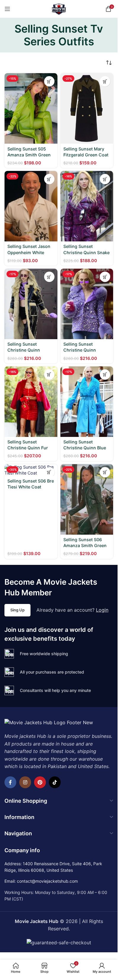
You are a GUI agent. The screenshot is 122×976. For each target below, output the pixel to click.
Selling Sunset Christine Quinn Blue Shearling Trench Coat (86, 447)
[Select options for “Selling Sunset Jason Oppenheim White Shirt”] (49, 179)
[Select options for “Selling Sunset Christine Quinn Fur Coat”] (49, 374)
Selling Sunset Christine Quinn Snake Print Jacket (86, 252)
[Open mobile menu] (7, 9)
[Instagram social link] (25, 782)
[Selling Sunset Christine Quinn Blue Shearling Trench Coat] (86, 401)
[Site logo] (59, 8)
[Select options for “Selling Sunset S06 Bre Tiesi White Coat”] (49, 472)
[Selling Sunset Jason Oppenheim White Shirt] (30, 206)
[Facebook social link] (10, 782)
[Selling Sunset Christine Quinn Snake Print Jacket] (86, 206)
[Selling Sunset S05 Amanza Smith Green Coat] (30, 108)
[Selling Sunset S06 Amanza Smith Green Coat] (86, 499)
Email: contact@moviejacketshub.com (41, 881)
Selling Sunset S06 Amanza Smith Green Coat (85, 545)
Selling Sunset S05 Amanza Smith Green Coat (29, 154)
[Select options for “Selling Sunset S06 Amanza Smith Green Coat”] (105, 472)
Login (102, 610)
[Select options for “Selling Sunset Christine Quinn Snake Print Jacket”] (105, 179)
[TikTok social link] (55, 782)
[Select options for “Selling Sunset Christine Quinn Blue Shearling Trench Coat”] (105, 374)
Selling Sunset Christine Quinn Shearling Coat (23, 350)
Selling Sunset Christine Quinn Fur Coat (27, 447)
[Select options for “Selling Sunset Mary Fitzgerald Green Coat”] (105, 81)
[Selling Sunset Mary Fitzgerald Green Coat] (86, 108)
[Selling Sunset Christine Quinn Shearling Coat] (30, 304)
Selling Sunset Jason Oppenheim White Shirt (28, 252)
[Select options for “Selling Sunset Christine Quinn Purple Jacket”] (105, 277)
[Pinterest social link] (40, 782)
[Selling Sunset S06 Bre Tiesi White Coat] (30, 470)
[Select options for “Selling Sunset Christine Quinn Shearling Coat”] (49, 277)
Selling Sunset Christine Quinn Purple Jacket (79, 350)
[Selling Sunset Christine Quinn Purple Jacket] (86, 304)
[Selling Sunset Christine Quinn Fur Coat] (30, 401)
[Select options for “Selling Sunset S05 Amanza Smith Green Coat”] (49, 81)
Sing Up (17, 610)
